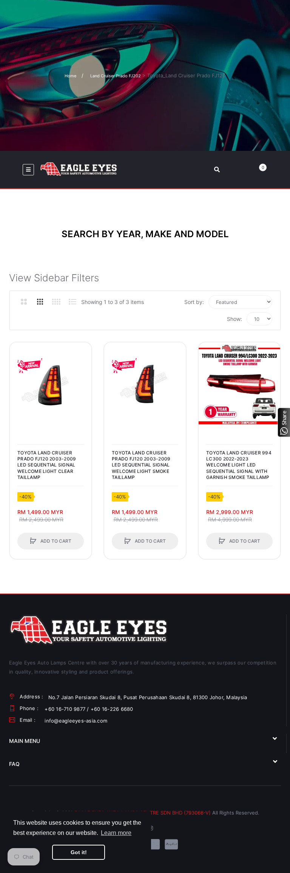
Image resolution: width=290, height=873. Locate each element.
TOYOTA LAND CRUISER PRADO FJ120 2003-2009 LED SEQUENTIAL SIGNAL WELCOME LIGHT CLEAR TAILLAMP (46, 465)
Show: (234, 319)
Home (70, 75)
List (72, 301)
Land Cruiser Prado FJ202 (115, 75)
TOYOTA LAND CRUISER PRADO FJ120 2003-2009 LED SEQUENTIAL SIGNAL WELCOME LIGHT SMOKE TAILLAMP (141, 465)
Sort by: (194, 302)
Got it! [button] (79, 852)
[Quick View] (19, 380)
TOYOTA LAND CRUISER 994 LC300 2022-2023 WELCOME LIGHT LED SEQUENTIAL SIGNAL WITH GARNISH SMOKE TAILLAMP (238, 465)
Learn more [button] (116, 833)
